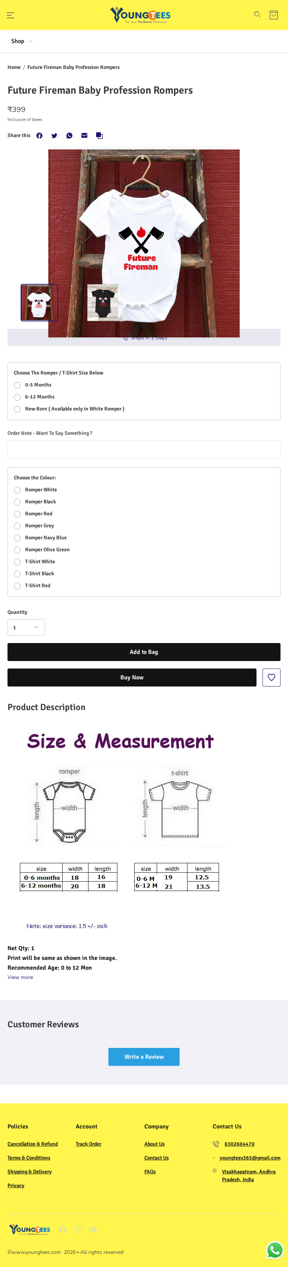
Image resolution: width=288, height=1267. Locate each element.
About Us (154, 1144)
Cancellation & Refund (33, 1144)
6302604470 (240, 1144)
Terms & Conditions (29, 1158)
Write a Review (144, 1057)
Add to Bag (144, 652)
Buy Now (132, 677)
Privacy (16, 1185)
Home (14, 67)
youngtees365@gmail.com (250, 1158)
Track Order (88, 1144)
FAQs (150, 1172)
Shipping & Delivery (30, 1172)
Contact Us (156, 1158)
